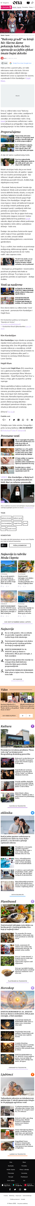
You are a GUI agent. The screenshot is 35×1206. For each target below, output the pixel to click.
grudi (28, 219)
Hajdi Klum (17, 523)
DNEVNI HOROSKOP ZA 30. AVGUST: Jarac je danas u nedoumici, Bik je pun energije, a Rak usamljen (16, 652)
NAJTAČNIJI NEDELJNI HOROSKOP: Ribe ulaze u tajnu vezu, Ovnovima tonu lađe (17, 672)
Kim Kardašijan (6, 523)
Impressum (18, 1195)
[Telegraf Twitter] (15, 1189)
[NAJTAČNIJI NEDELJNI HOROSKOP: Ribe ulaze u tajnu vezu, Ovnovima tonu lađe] (7, 1024)
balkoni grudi (18, 518)
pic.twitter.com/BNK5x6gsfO (11, 324)
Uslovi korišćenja (28, 507)
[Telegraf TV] (25, 1189)
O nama (6, 1195)
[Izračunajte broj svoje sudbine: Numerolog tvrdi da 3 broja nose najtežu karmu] (7, 1036)
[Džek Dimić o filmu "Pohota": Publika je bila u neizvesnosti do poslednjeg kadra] (7, 797)
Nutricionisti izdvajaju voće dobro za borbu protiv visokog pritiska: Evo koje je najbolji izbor (17, 643)
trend (3, 121)
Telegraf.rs (6, 3)
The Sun (10, 412)
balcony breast (6, 518)
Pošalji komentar (20, 545)
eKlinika (6, 813)
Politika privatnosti (15, 1199)
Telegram (21, 430)
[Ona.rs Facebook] (10, 1189)
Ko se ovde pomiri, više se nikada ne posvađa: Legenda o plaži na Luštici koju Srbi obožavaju (16, 635)
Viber (14, 430)
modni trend (12, 529)
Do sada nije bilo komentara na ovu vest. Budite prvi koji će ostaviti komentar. (17, 540)
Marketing (11, 1195)
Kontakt (23, 1199)
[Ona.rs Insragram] (20, 1189)
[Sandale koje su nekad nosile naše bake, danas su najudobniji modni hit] (7, 470)
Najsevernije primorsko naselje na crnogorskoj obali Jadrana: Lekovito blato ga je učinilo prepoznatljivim (17, 663)
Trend (3, 529)
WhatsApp (5, 430)
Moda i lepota (5, 35)
